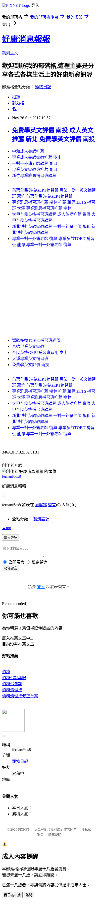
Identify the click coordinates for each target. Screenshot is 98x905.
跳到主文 (10, 53)
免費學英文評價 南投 (30, 365)
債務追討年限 (14, 678)
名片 (16, 109)
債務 (6, 672)
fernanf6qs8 (11, 476)
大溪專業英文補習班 (30, 358)
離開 (29, 895)
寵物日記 (43, 87)
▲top (6, 528)
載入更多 (10, 537)
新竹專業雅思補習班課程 (34, 175)
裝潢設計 (41, 519)
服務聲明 (54, 835)
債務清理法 (12, 690)
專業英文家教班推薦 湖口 (34, 169)
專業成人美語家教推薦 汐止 (36, 157)
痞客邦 (41, 505)
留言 (52, 505)
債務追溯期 (12, 684)
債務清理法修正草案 (20, 696)
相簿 (16, 97)
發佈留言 (10, 568)
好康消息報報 (26, 39)
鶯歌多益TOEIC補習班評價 (36, 340)
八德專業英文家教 (28, 346)
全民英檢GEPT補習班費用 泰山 (40, 352)
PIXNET (23, 829)
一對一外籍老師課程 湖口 (34, 163)
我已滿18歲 (12, 895)
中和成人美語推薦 (28, 151)
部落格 (18, 103)
